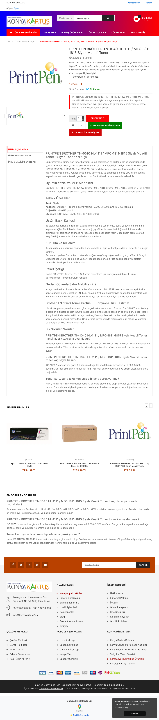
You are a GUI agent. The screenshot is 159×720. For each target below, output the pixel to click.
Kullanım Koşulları (119, 617)
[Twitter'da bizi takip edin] (21, 565)
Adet (73, 118)
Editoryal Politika (119, 598)
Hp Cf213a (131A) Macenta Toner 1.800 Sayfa (29, 464)
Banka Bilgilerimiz (69, 602)
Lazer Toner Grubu (25, 41)
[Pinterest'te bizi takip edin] (37, 565)
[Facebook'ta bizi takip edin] (13, 565)
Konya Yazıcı (66, 654)
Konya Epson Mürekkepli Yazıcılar (128, 649)
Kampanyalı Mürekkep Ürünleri (127, 658)
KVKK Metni (16, 649)
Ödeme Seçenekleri (20, 654)
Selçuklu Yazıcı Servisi (122, 654)
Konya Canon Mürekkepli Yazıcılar (128, 644)
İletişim (64, 626)
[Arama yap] (108, 18)
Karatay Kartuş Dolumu (122, 663)
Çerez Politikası (18, 644)
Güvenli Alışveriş (119, 607)
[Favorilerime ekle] (72, 125)
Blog (62, 616)
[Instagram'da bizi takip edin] (29, 565)
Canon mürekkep (69, 649)
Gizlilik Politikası (119, 622)
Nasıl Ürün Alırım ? (20, 658)
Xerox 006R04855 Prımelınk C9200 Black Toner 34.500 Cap (79, 464)
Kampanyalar (67, 611)
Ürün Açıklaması (18, 149)
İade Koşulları (117, 611)
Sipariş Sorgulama (70, 597)
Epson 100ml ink (69, 658)
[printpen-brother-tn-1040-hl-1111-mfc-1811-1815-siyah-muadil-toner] (16, 116)
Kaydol (143, 565)
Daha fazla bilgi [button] (121, 707)
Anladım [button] (134, 713)
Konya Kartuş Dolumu (122, 640)
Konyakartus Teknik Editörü (51, 688)
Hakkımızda (116, 594)
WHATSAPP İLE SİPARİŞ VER (106, 125)
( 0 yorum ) (79, 76)
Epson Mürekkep (69, 644)
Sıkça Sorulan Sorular (72, 621)
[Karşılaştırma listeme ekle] (82, 125)
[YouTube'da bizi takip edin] (45, 565)
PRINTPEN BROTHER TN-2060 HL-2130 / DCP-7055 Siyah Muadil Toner (129, 464)
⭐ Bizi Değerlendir (79, 715)
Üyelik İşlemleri (68, 607)
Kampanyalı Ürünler (71, 593)
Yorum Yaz (92, 76)
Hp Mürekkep (67, 640)
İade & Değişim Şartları (22, 161)
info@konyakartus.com (26, 615)
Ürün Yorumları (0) (20, 155)
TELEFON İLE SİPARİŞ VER (86, 132)
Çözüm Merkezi (18, 640)
